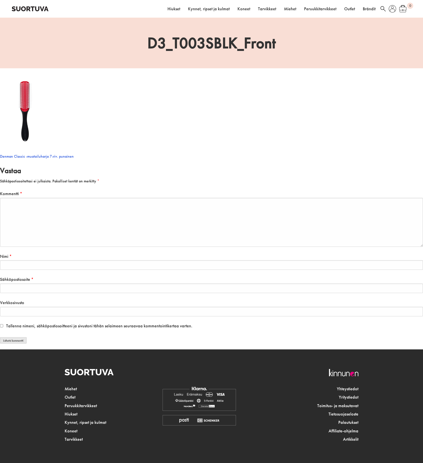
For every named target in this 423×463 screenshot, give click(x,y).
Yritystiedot (348, 397)
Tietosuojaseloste (343, 414)
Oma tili (392, 8)
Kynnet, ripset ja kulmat (209, 9)
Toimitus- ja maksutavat (337, 405)
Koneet (243, 9)
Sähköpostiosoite (17, 279)
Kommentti (11, 193)
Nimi (6, 256)
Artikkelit (350, 439)
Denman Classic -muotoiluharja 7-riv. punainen (37, 156)
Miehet (290, 9)
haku (383, 8)
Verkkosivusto (12, 302)
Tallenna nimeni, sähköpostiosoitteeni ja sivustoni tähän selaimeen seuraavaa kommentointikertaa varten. (99, 326)
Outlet (349, 9)
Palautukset (348, 422)
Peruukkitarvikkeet (320, 9)
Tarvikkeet (267, 9)
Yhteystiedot (347, 389)
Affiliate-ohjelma (343, 431)
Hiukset (173, 9)
